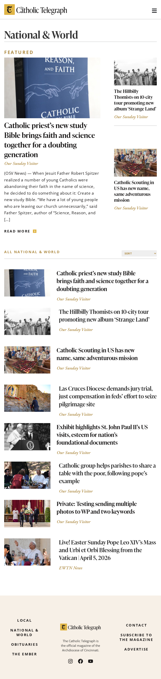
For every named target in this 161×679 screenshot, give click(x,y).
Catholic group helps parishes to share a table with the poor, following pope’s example (107, 473)
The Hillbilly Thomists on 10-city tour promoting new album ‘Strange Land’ (135, 100)
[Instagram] (70, 661)
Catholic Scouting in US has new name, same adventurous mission (134, 191)
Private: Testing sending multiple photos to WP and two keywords (97, 507)
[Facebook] (80, 661)
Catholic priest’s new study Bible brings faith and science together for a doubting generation (49, 139)
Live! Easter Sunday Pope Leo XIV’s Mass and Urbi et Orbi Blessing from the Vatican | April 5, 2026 (107, 550)
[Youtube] (90, 661)
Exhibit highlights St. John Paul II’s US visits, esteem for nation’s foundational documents (102, 434)
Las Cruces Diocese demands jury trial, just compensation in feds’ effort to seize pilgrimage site (108, 396)
